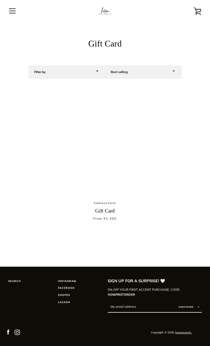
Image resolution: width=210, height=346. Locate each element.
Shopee (64, 294)
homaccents (183, 332)
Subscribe (186, 307)
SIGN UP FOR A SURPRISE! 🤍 (136, 280)
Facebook (66, 287)
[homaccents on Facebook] (8, 332)
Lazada (64, 302)
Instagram (67, 281)
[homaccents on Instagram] (17, 332)
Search (14, 281)
